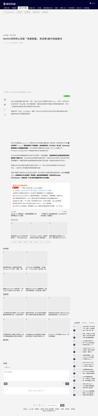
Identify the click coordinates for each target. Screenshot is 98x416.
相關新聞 (6, 294)
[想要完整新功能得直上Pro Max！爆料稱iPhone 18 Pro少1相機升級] (58, 228)
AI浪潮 (56, 8)
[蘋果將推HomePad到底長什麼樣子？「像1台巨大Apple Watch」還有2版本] (20, 228)
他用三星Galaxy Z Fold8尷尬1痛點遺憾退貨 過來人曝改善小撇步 (88, 386)
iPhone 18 (14, 220)
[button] (92, 3)
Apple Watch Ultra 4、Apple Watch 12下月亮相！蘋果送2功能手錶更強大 (88, 364)
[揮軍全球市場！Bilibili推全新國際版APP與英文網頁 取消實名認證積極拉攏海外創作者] (36, 304)
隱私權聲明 (51, 409)
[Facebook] (34, 405)
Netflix (14, 242)
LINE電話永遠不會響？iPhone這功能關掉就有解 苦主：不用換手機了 (13, 313)
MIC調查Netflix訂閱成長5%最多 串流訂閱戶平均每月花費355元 (36, 335)
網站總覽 (73, 409)
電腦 (20, 242)
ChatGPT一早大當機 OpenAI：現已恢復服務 (58, 335)
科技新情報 (71, 8)
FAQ (29, 409)
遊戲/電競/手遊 (47, 8)
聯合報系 (57, 409)
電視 (36, 242)
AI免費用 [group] (19, 12)
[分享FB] (5, 99)
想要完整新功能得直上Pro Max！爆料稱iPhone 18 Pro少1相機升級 (57, 237)
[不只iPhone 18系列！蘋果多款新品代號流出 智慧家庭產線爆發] (39, 228)
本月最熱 (91, 323)
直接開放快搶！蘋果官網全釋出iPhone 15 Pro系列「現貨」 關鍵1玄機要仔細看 (13, 268)
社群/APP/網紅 (23, 8)
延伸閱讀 (6, 248)
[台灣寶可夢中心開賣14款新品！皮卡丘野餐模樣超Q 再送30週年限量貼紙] (14, 325)
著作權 (46, 409)
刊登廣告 (25, 409)
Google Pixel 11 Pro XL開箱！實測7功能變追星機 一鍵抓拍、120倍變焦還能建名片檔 (89, 350)
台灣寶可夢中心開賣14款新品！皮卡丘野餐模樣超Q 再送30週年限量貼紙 (13, 335)
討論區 (5, 363)
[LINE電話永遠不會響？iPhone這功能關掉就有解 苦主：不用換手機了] (14, 304)
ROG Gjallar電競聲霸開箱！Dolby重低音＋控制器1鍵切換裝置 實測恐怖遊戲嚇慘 (89, 393)
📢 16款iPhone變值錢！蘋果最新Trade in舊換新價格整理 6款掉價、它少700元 (37, 206)
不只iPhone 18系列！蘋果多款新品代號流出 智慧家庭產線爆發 (38, 237)
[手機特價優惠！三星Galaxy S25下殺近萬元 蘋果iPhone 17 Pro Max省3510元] (77, 357)
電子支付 (79, 8)
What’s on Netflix (24, 111)
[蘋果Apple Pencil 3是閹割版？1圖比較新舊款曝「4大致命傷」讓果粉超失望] (36, 280)
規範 (6, 383)
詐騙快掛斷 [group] (36, 12)
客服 (32, 409)
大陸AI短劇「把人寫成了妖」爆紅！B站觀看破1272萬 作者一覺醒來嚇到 (89, 328)
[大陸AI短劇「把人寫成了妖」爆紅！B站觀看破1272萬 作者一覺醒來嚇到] (77, 328)
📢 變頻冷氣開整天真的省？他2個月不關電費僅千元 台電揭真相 (33, 193)
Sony (41, 242)
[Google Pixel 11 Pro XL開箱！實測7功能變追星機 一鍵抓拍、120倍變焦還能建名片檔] (77, 350)
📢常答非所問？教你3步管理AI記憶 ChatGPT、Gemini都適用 (32, 203)
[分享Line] (5, 104)
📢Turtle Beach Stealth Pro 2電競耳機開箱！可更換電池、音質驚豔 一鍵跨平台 (38, 196)
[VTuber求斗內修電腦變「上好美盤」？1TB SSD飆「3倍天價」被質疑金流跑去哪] (36, 258)
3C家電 (39, 8)
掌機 (25, 242)
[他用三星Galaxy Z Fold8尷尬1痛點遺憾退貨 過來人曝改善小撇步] (77, 386)
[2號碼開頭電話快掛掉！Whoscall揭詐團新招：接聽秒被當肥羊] (77, 371)
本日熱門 (77, 323)
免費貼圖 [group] (44, 12)
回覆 (67, 383)
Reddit (48, 242)
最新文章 (6, 8)
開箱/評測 (32, 8)
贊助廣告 (6, 340)
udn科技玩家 (5, 35)
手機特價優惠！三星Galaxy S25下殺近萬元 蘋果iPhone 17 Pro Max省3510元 (88, 357)
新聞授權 (37, 409)
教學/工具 (63, 8)
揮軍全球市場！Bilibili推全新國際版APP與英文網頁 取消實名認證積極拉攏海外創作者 (36, 313)
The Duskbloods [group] (9, 12)
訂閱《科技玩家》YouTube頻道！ (32, 188)
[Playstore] (42, 405)
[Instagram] (37, 405)
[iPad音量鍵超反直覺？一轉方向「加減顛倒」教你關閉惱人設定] (77, 378)
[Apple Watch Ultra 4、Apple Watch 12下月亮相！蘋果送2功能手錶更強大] (77, 364)
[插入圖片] (63, 383)
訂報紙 (62, 409)
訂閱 (62, 405)
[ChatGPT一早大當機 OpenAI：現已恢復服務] (59, 325)
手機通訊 (14, 8)
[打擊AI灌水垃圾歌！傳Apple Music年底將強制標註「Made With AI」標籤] (59, 304)
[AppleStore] (45, 405)
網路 (31, 242)
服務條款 (42, 409)
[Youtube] (90, 3)
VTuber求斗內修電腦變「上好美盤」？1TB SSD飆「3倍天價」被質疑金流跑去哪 (36, 268)
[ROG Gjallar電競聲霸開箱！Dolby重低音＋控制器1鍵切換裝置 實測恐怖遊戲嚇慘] (77, 393)
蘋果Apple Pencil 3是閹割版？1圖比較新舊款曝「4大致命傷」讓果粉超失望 (36, 289)
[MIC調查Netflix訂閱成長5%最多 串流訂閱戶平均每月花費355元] (36, 325)
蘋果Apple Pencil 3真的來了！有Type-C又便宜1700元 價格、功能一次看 (13, 289)
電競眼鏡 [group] (27, 12)
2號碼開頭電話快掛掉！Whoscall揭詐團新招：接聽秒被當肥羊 (89, 371)
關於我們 (67, 409)
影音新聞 (86, 8)
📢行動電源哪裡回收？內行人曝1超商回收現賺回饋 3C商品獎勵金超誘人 (36, 198)
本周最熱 (84, 323)
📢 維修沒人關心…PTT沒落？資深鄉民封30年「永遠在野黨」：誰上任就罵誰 (37, 201)
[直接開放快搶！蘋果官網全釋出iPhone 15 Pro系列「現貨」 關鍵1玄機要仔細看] (14, 258)
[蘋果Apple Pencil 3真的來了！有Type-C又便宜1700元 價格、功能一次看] (14, 280)
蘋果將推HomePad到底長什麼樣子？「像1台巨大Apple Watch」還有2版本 (19, 237)
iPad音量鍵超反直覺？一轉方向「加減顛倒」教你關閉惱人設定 (89, 378)
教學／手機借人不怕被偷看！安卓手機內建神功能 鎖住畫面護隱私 (89, 335)
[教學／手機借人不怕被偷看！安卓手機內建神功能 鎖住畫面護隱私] (77, 335)
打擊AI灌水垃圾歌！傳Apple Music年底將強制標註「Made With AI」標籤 (59, 313)
